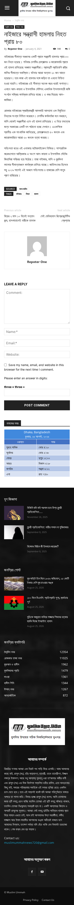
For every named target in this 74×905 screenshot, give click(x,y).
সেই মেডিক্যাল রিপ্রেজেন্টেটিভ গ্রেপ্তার (55, 218)
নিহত (28, 193)
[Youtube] (42, 872)
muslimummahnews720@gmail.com (29, 843)
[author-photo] (37, 256)
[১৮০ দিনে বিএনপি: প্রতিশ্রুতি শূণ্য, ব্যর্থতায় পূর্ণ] (14, 603)
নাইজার (18, 193)
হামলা (36, 193)
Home (7, 20)
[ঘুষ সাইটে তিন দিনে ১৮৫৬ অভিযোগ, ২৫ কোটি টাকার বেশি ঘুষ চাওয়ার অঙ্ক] (14, 584)
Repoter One (15, 48)
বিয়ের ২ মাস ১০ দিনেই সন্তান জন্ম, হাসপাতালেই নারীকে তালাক (20, 218)
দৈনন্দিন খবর (19, 20)
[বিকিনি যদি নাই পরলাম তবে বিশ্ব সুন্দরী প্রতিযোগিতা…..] (14, 513)
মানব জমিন (23, 188)
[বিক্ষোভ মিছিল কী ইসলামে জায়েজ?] (14, 551)
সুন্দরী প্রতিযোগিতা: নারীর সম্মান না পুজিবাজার (47, 527)
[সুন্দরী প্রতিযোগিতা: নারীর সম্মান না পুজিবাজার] (14, 532)
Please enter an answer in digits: (25, 378)
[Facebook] (32, 872)
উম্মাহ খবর (19, 26)
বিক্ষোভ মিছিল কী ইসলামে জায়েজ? (43, 546)
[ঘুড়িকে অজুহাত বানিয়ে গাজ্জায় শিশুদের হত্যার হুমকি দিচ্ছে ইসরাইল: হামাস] (14, 622)
